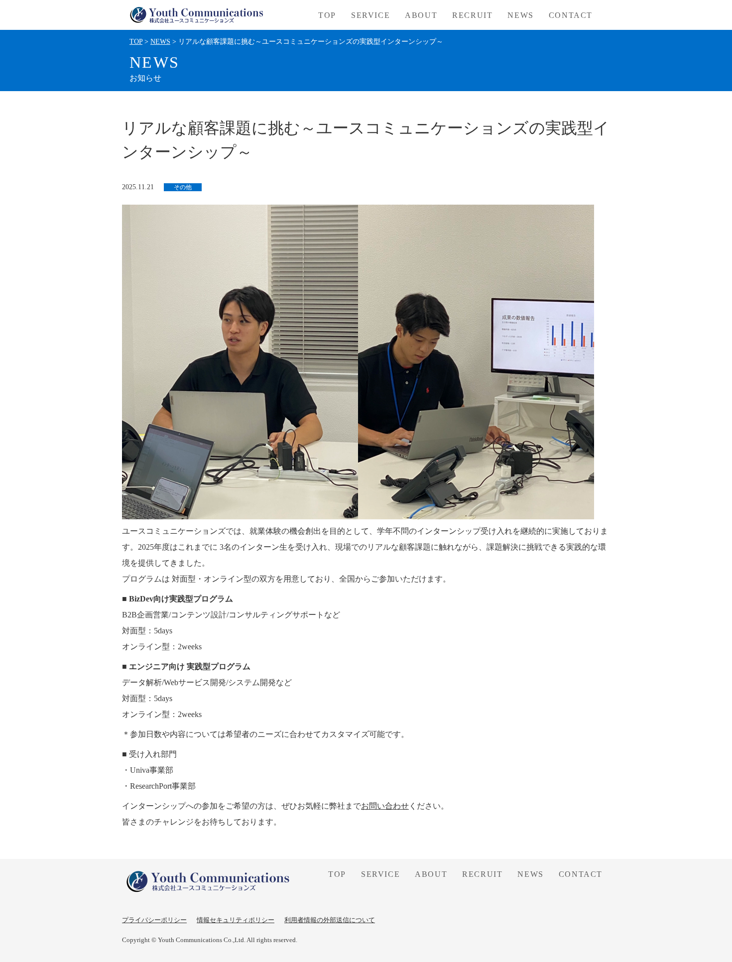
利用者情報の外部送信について (329, 920)
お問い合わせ (385, 806)
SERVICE (380, 874)
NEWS (520, 15)
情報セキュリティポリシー (235, 920)
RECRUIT (472, 15)
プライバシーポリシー (154, 920)
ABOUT (421, 15)
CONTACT (571, 15)
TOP (327, 15)
